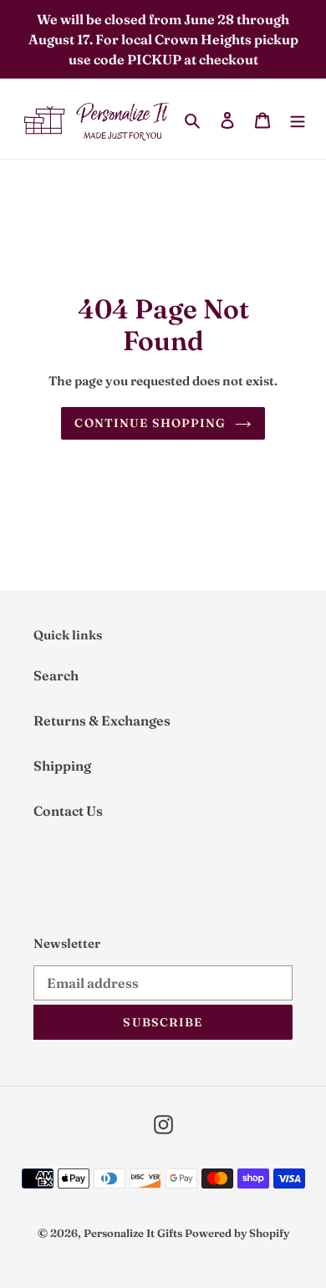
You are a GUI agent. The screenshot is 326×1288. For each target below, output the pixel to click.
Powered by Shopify (237, 1233)
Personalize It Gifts (133, 1233)
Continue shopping (150, 422)
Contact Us (68, 810)
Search (56, 675)
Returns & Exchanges (102, 720)
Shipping (62, 765)
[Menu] (297, 118)
